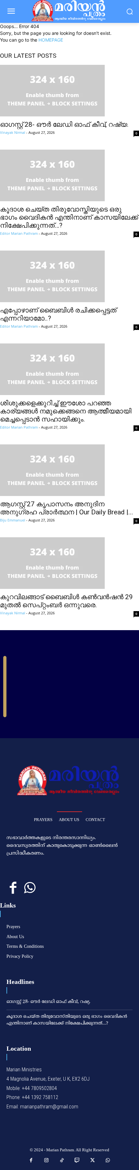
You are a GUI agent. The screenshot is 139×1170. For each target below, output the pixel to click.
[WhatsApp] (29, 888)
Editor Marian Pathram (19, 233)
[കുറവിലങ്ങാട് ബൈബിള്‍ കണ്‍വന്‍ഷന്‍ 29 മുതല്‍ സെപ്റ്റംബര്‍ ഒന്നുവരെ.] (69, 563)
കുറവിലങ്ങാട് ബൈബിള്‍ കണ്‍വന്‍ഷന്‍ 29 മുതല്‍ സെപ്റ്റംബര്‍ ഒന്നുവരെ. (66, 601)
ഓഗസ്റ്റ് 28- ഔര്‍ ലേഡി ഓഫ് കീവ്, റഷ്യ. (64, 124)
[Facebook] (13, 888)
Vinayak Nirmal (12, 132)
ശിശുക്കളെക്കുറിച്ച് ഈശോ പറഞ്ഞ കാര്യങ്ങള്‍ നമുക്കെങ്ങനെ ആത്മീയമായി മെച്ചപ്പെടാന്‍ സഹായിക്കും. (66, 411)
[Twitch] (77, 1161)
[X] (93, 1161)
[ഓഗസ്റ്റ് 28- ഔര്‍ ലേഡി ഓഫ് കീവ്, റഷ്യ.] (69, 90)
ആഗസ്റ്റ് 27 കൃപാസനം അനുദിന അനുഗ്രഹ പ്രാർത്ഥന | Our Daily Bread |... (66, 508)
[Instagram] (46, 1161)
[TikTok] (62, 1161)
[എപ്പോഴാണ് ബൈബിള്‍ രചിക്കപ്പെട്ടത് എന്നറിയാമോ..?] (69, 276)
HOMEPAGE (50, 40)
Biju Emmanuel (12, 520)
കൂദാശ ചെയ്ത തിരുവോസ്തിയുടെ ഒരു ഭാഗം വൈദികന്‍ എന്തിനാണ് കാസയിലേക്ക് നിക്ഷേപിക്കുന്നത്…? (69, 217)
